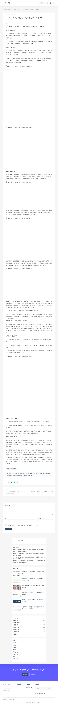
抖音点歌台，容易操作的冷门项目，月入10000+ (42, 491)
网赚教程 (15, 654)
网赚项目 (16, 9)
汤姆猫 (8, 14)
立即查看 (25, 674)
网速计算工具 (29, 687)
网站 (39, 518)
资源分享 (15, 658)
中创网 (15, 642)
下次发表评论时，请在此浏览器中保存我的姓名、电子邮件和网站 (23, 525)
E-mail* (23, 518)
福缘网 (15, 649)
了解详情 (33, 674)
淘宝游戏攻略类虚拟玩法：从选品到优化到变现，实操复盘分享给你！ (16, 492)
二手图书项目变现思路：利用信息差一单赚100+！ (23, 475)
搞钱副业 (15, 647)
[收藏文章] (12, 482)
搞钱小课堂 (10, 9)
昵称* (6, 518)
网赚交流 (15, 652)
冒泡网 (15, 645)
